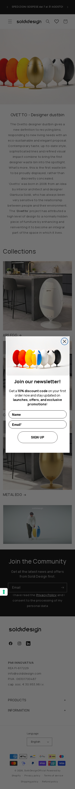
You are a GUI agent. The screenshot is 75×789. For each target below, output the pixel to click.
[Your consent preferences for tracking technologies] (4, 592)
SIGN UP (37, 437)
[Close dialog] (64, 341)
